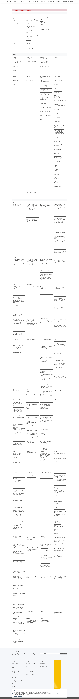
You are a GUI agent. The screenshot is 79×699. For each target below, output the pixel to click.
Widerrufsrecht (42, 31)
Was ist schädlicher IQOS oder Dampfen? (31, 392)
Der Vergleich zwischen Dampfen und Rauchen (32, 426)
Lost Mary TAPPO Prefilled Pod (44, 97)
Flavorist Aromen (56, 178)
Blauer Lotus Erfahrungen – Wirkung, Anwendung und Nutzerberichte (59, 216)
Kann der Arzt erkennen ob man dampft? (31, 402)
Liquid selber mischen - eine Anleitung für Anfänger (19, 594)
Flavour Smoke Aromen (57, 179)
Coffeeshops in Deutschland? (31, 339)
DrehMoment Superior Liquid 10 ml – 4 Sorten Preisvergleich (32, 24)
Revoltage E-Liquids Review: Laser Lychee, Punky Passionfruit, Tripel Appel (19, 320)
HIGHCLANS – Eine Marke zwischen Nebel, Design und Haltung (45, 263)
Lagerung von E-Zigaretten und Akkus (60, 458)
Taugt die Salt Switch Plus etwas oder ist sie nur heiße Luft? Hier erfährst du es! (46, 463)
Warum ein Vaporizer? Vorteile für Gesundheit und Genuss (45, 442)
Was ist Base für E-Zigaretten (17, 542)
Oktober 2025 (15, 284)
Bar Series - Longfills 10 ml (58, 80)
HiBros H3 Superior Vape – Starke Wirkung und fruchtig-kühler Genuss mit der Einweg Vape (46, 205)
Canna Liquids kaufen (15, 667)
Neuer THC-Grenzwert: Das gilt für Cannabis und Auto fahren (59, 396)
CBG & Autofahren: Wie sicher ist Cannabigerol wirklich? (45, 282)
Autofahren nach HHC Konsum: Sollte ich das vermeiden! (46, 577)
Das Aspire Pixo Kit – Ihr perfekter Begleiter (45, 342)
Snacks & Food (28, 58)
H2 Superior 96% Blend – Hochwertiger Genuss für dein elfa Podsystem (60, 291)
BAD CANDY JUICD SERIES (58, 79)
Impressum (15, 696)
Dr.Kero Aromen (56, 174)
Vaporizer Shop (15, 71)
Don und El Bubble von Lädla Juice (32, 612)
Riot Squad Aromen (57, 136)
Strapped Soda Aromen (57, 149)
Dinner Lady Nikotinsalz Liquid (45, 85)
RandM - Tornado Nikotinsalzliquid (45, 107)
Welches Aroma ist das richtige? (59, 522)
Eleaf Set (27, 79)
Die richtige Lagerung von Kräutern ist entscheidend (18, 396)
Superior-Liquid (28, 38)
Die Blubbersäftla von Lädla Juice (46, 472)
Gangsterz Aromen (57, 181)
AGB (41, 19)
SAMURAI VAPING (56, 138)
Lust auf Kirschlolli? (44, 348)
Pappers (15, 67)
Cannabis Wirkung (16, 471)
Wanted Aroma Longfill (57, 158)
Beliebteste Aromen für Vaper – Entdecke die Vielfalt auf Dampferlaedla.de (45, 287)
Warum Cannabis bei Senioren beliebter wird (58, 308)
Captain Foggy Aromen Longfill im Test (19, 622)
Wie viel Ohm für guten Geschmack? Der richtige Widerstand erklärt (32, 434)
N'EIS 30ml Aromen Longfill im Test (18, 623)
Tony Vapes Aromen (57, 187)
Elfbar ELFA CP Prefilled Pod (44, 86)
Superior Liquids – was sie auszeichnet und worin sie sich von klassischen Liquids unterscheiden (32, 260)
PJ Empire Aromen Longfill (58, 127)
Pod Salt (41, 104)
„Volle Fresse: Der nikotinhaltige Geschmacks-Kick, (45, 361)
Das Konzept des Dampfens (45, 384)
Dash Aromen (56, 170)
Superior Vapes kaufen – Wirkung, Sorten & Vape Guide (59, 248)
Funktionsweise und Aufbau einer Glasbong (18, 425)
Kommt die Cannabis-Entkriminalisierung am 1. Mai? (17, 577)
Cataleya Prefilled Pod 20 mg (44, 81)
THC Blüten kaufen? (44, 448)
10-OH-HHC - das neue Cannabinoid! (60, 390)
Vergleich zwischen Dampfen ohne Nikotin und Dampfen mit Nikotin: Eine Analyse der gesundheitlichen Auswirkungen (19, 429)
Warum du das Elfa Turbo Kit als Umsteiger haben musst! (31, 442)
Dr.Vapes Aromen (56, 175)
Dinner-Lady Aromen (57, 171)
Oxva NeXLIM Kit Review (16, 339)
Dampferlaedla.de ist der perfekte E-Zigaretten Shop (59, 541)
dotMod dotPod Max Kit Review (18, 338)
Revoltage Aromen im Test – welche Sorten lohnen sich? (18, 481)
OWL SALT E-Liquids (43, 103)
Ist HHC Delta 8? (43, 549)
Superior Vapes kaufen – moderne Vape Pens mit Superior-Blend (32, 264)
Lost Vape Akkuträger (16, 83)
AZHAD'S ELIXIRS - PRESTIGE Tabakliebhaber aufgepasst (17, 639)
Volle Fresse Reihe (43, 69)
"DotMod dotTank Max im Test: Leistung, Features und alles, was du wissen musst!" (45, 368)
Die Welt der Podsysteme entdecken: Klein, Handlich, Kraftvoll (45, 408)
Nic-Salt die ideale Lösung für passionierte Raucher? (17, 581)
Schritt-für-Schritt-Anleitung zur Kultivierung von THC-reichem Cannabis (60, 377)
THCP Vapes (56, 503)
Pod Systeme (29, 191)
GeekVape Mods (15, 81)
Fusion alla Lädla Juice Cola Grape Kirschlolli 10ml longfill (31, 550)
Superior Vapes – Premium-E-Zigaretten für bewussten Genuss (32, 267)
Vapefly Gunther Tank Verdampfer (18, 499)
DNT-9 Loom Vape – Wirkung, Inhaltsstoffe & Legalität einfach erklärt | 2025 (60, 261)
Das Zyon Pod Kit (15, 463)
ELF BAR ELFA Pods (30, 472)
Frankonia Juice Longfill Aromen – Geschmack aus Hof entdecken (18, 298)
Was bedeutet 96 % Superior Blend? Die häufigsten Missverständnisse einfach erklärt (32, 212)
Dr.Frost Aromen (56, 173)
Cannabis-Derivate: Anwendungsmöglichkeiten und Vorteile (60, 367)
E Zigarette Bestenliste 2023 (58, 550)
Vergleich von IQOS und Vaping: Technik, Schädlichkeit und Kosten (18, 433)
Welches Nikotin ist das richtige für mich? (45, 427)
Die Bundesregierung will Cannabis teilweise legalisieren (59, 538)
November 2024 (42, 336)
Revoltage (41, 110)
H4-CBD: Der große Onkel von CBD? (59, 556)
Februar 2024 (42, 451)
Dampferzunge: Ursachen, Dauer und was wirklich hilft (18, 556)
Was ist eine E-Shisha (16, 462)
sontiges (41, 119)
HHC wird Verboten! (16, 472)
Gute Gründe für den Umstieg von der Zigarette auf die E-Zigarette (60, 498)
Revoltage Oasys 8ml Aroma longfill (59, 133)
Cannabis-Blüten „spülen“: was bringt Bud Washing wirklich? (46, 392)
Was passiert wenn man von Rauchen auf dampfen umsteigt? (32, 411)
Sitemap (41, 24)
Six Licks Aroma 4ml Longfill (58, 144)
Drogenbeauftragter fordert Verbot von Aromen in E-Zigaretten (46, 558)
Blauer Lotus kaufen (29, 17)
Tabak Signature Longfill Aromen (45, 67)
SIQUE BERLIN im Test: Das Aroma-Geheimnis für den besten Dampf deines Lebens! (59, 491)
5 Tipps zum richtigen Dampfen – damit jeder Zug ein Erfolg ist (19, 572)
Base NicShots (29, 189)
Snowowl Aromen (56, 145)
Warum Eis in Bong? (16, 412)
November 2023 (28, 469)
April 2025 (28, 317)
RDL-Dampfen (56, 530)
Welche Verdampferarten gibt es (18, 619)
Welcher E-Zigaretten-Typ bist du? (18, 561)
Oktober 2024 (56, 336)
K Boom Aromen (56, 110)
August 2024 (28, 389)
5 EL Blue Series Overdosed (58, 161)
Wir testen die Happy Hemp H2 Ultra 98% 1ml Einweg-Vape (32, 327)
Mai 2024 (14, 451)
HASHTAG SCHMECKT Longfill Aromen (60, 105)
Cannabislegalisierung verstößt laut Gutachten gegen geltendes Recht (18, 605)
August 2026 (15, 202)
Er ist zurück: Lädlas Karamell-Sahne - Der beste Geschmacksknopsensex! (46, 460)
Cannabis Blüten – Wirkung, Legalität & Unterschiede (19, 312)
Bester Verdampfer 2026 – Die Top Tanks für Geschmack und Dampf (59, 205)
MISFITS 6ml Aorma (57, 117)
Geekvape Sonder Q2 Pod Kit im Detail (60, 326)
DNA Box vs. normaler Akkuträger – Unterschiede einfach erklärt (59, 361)
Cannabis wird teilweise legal (31, 452)
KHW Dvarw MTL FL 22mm (45, 344)
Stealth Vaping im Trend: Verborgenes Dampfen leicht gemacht (18, 522)
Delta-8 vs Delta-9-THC (44, 550)
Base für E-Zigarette (15, 661)
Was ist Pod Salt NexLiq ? (44, 318)
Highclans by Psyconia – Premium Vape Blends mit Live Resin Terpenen (46, 266)
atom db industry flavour (58, 77)
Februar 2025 (56, 317)
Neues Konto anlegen (29, 48)
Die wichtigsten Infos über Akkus (18, 562)
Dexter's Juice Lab (56, 92)
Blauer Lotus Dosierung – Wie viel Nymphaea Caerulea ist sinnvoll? (59, 222)
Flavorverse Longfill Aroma (58, 97)
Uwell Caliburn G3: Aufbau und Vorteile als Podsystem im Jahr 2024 (60, 374)
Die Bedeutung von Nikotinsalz (45, 338)
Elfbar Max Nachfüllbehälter (44, 89)
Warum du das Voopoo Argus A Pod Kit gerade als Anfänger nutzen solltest (60, 364)
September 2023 (56, 469)
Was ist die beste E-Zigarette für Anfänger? (59, 549)
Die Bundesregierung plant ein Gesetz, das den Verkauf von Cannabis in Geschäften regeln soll (60, 506)
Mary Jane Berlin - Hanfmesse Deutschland (58, 400)
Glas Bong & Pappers (16, 66)
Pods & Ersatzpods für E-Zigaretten (32, 192)
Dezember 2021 (28, 610)
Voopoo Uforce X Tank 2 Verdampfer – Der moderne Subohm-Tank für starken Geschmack (60, 208)
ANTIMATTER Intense (57, 76)
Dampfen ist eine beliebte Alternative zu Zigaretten (18, 601)
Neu (13, 45)
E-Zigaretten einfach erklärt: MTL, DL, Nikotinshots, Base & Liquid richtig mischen (46, 278)
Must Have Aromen (57, 121)
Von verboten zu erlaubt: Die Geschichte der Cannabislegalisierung (32, 538)
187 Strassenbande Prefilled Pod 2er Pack (45, 77)
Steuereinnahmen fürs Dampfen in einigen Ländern (18, 476)
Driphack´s (56, 166)
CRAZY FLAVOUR (56, 87)
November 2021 (42, 610)
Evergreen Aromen (57, 177)
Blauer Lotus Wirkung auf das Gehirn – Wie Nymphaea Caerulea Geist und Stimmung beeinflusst (60, 229)
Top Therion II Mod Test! (58, 457)
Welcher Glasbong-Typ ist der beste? (18, 418)
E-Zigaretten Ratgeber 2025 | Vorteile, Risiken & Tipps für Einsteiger (18, 308)
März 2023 (14, 574)
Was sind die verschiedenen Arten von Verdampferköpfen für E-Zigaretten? (18, 565)
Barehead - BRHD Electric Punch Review (60, 319)
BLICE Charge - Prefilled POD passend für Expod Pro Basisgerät (60, 464)
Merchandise (29, 195)
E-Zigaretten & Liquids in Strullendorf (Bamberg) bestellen (18, 330)
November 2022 (56, 574)
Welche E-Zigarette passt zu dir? (45, 430)
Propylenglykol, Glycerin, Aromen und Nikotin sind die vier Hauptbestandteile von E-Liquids (19, 545)
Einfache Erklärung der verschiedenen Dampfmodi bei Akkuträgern (18, 569)
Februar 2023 (28, 574)
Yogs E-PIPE (14, 85)
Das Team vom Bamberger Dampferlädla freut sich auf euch (45, 621)
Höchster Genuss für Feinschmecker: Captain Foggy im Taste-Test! (59, 473)
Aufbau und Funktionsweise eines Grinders (59, 357)
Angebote (14, 43)
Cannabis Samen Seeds (16, 65)
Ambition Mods (15, 75)
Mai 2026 (41, 202)
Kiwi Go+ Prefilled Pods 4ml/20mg (45, 94)
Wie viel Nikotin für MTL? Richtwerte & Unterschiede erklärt (32, 431)
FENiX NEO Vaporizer (30, 340)
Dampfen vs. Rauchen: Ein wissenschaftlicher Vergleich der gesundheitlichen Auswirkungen (45, 378)
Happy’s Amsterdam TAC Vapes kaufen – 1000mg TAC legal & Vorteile (18, 257)
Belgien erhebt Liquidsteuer (17, 478)
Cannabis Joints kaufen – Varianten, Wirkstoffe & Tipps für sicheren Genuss (19, 295)
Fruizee (55, 101)
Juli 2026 (27, 202)
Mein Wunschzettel (29, 43)
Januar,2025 (14, 336)
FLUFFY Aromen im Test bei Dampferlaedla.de (58, 613)
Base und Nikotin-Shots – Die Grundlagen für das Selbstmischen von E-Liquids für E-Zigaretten (46, 293)
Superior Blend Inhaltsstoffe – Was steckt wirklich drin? (31, 209)
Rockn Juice (56, 137)
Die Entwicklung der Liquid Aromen (59, 481)
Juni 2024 (55, 389)
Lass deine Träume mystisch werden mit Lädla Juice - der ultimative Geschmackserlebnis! (45, 477)
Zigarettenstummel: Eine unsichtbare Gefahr (60, 352)
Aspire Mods (15, 76)
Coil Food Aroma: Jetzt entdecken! (32, 453)
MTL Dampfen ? (56, 533)
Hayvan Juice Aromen (57, 106)
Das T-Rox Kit (43, 434)
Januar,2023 (42, 574)
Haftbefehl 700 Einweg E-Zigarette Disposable (18, 613)
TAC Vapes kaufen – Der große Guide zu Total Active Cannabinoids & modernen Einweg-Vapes (60, 244)
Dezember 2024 (28, 336)
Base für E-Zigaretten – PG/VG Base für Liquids (18, 16)
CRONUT (41, 82)
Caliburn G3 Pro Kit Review (17, 344)
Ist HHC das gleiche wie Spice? (45, 546)
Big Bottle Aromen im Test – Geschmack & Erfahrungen (46, 275)
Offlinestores (15, 18)
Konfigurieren (59, 693)
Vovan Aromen (56, 182)
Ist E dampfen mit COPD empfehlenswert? (30, 398)
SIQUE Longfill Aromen (57, 142)
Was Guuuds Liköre (30, 63)
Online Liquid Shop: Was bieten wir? (60, 555)
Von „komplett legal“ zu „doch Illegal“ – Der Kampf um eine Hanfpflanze (18, 608)
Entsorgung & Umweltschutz (44, 29)
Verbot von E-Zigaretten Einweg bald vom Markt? (18, 598)
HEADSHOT (55, 108)
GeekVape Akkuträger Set (30, 80)
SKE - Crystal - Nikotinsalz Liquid (45, 111)
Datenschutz (20, 696)
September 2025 (29, 284)
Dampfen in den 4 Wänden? (17, 578)
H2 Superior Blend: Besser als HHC (59, 353)
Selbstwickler (56, 58)
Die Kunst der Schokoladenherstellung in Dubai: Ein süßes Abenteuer (46, 351)
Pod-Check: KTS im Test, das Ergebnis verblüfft (46, 358)
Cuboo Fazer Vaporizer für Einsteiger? (46, 443)
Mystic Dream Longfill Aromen (44, 66)
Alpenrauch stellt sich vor (31, 623)
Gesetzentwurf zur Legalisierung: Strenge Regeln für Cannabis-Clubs (45, 561)
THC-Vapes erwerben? (44, 449)
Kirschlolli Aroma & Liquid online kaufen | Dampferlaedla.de (18, 323)
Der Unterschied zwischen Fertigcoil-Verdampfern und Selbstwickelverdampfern (32, 418)
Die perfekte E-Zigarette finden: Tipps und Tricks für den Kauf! (46, 418)
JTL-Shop (74, 697)
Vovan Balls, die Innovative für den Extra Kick (18, 642)
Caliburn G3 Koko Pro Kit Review (18, 345)
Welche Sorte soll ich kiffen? (45, 429)
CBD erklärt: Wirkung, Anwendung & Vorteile (59, 322)
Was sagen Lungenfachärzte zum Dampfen (31, 408)
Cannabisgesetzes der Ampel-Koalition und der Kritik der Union (32, 324)
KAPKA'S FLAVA (42, 93)
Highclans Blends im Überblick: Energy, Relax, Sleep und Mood (46, 260)
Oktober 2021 (56, 610)
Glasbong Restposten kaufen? (17, 411)
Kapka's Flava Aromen (57, 185)
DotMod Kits (28, 77)
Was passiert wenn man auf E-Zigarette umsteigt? (60, 544)
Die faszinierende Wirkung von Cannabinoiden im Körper (45, 414)
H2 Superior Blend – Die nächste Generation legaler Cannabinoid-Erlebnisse (59, 295)
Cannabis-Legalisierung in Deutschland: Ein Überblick (19, 436)
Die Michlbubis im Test (30, 551)
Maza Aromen (56, 116)
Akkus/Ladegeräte (15, 191)
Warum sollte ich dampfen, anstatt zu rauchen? (60, 512)
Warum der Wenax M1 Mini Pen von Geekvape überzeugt (45, 402)
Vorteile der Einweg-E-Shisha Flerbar (60, 578)
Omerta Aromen (56, 124)
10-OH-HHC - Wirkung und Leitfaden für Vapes (19, 393)
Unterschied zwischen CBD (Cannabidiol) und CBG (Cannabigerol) (18, 444)
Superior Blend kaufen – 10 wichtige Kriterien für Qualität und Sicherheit (32, 216)
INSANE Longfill (56, 109)
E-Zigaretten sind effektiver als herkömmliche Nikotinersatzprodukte (18, 454)
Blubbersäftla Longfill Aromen (44, 58)
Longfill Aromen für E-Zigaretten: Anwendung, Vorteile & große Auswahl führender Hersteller (60, 287)
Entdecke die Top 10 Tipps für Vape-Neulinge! (45, 411)
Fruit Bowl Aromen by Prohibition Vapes (60, 100)
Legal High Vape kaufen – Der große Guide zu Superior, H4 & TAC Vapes (59, 241)
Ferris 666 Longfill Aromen (58, 96)
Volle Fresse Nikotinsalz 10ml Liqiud (45, 118)
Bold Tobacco (56, 84)
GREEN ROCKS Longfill (57, 104)
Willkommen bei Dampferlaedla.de (59, 455)
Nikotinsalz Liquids (43, 289)
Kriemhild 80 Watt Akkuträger (17, 500)
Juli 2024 (41, 389)
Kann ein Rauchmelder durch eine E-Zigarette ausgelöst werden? (18, 494)
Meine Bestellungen (29, 46)
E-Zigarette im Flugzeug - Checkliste (32, 547)
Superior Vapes (16, 62)
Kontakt (27, 666)
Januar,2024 (56, 451)
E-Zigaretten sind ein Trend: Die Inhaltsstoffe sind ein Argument (59, 344)
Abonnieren (64, 653)
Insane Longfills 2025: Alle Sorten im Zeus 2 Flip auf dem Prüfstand (32, 290)
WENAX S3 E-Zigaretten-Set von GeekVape (17, 497)
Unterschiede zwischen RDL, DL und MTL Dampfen (45, 382)
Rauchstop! (56, 529)
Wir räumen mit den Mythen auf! (59, 345)
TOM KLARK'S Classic (43, 114)
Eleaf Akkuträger (15, 80)
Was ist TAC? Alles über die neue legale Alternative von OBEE (19, 205)
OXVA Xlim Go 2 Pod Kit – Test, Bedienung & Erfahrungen (17, 315)
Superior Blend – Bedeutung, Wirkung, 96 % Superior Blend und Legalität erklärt (32, 220)
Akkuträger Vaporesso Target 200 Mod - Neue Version (19, 484)
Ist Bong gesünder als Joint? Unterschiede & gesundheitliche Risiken (19, 416)
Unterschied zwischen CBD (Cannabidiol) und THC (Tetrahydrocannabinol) (17, 440)
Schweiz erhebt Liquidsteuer (17, 473)
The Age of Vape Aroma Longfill (59, 152)
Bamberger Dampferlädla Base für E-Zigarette (32, 577)
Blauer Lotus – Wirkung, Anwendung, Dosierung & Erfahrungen (59, 212)
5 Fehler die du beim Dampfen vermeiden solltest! (45, 437)
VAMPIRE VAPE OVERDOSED (58, 157)
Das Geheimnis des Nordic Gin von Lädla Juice (45, 372)
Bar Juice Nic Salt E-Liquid (44, 80)
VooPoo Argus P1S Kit (30, 471)
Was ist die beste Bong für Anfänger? (18, 417)
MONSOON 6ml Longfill (57, 120)
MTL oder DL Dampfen (57, 525)
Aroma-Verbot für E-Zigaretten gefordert (17, 353)
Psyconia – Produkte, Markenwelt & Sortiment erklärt (59, 305)
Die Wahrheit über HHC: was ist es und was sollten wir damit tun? (60, 577)
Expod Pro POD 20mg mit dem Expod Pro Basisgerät (59, 461)
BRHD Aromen (56, 165)
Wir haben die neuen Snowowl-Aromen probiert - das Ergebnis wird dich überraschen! (60, 476)
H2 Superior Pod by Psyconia (58, 300)
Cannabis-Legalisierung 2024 (58, 520)
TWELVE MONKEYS (57, 154)
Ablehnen (59, 695)
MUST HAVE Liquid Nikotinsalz (45, 100)
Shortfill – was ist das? (44, 555)
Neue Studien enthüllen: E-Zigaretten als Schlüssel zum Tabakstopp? (18, 457)
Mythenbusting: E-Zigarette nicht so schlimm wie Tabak (18, 348)
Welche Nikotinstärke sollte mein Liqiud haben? (19, 631)
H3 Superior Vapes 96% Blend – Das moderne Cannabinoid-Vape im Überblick (59, 257)
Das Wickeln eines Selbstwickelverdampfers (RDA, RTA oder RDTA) (31, 422)
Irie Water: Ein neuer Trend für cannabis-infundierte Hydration (59, 495)
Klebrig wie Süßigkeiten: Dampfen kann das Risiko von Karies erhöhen (19, 515)
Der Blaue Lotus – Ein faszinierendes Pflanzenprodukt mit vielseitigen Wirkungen (18, 334)
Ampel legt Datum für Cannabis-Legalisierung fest (18, 528)
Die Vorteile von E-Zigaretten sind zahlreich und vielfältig (18, 504)
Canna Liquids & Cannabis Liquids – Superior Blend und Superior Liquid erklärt (18, 263)
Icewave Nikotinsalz (43, 90)
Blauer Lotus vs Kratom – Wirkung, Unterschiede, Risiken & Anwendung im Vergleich (60, 233)
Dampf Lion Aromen (57, 169)
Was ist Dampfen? (29, 539)
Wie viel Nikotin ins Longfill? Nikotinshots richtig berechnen (45, 566)
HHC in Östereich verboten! (17, 583)
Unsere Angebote (15, 23)
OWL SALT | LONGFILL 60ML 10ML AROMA (59, 126)
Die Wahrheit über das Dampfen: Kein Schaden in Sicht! (46, 421)
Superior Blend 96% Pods (17, 61)
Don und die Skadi (43, 612)
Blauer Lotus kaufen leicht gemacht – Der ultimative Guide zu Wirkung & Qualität (59, 237)
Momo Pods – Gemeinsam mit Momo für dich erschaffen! (45, 99)
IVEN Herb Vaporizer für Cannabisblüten (44, 446)
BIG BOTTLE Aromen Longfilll (58, 81)
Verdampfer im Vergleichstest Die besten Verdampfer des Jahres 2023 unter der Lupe (18, 511)
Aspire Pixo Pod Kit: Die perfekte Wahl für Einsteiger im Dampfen (46, 387)
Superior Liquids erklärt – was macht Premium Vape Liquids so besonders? (32, 257)
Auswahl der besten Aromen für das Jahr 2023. (18, 518)
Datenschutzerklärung (27, 653)
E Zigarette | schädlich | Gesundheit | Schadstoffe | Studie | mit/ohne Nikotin (46, 542)
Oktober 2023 (42, 469)
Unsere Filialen (14, 684)
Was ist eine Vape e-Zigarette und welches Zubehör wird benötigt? (31, 475)
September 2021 (15, 618)
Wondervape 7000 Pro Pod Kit (31, 338)
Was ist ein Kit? (43, 537)
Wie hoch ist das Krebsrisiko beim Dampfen (31, 395)
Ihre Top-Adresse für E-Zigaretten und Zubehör (18, 508)
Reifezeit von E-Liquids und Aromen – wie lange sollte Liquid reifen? (18, 589)
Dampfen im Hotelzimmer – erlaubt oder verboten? (18, 488)
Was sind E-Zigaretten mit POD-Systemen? (17, 552)
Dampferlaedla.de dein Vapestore (46, 339)
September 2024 (15, 389)
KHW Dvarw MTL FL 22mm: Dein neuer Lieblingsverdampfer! (46, 347)
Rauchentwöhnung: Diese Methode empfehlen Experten (31, 545)
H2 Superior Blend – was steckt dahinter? (45, 364)
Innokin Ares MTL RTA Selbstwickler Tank (59, 454)
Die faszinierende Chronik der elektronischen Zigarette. (17, 525)
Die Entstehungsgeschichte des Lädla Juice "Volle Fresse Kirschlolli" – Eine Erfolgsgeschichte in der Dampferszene (19, 326)
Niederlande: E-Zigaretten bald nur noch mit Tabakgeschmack (45, 545)
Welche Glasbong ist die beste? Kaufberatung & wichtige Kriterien (18, 421)
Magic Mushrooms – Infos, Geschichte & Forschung (32, 287)
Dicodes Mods (15, 79)
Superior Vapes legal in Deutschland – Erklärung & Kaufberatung (32, 36)
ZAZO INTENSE (42, 116)
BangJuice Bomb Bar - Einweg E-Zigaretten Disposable (17, 616)
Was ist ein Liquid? (43, 536)
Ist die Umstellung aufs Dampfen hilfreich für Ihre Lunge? (31, 405)
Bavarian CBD (43, 611)
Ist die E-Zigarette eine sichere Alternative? (17, 460)
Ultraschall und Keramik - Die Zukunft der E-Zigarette (32, 542)
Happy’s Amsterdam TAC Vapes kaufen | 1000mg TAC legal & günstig (18, 260)
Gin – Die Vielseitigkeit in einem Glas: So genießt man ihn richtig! (46, 375)
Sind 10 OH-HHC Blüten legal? (45, 439)
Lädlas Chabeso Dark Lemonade (18, 537)
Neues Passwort (28, 50)
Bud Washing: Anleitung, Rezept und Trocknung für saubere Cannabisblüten (46, 395)
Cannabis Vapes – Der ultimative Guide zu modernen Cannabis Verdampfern (60, 252)
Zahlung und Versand (43, 26)
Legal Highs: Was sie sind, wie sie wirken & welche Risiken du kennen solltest (18, 287)
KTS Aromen (56, 113)
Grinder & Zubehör (15, 69)
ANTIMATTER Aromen (57, 75)
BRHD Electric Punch (57, 85)
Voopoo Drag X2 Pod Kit (16, 501)
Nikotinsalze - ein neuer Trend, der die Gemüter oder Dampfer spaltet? (19, 628)
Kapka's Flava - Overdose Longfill (59, 112)
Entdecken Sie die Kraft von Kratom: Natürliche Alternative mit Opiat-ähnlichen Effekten (31, 320)
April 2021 (41, 618)
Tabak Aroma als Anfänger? (58, 521)
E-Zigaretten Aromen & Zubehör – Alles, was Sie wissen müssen (32, 294)
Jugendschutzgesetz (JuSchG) (44, 17)
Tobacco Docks (56, 153)
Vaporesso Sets (28, 81)
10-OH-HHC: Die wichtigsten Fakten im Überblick (60, 393)
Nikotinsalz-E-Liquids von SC (44, 102)
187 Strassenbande (43, 75)
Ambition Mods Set (29, 75)
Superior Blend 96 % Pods (30, 30)
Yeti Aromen (56, 183)
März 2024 (28, 451)
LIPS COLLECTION (56, 114)
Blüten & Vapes (15, 58)
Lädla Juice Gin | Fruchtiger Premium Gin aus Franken (32, 62)
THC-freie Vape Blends (30, 269)
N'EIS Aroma (56, 122)
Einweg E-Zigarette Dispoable (58, 526)
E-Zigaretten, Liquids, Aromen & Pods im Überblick (32, 27)
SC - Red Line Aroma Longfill (58, 140)
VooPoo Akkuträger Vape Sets (30, 83)
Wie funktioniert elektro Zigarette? (18, 536)
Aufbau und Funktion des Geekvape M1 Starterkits (60, 370)
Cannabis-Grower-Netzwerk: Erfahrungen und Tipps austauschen (46, 398)
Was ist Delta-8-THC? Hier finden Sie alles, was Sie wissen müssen (45, 553)
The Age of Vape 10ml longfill (17, 405)
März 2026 (55, 202)
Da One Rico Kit (56, 354)
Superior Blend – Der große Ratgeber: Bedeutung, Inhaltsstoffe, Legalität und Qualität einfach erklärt (32, 205)
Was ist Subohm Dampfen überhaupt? (19, 553)
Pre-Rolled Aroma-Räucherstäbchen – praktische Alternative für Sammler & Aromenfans (46, 321)
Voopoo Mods (15, 84)
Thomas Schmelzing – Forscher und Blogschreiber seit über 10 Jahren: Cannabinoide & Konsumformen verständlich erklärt (45, 270)
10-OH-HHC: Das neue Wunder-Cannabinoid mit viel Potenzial (45, 405)
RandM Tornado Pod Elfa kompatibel (45, 108)
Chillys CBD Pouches (30, 611)
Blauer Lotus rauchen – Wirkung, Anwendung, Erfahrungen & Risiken (59, 225)
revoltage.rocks (56, 134)
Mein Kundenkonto (29, 45)
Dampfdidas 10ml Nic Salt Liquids (45, 84)
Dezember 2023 (15, 469)
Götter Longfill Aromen (43, 62)
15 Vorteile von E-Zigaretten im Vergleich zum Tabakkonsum (59, 502)
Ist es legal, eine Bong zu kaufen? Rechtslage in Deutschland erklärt (18, 410)
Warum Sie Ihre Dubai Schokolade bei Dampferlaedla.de (46, 355)
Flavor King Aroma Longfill (44, 61)
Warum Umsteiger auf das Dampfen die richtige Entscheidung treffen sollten (60, 480)
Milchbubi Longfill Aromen (44, 65)
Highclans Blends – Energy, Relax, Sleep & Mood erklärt (46, 257)
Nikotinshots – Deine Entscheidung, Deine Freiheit (18, 586)
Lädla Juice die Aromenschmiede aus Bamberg (18, 540)
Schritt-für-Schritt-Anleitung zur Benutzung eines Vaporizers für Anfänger (17, 403)
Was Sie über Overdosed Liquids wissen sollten (60, 485)
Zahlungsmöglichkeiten (43, 22)
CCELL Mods (14, 77)
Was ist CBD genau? (16, 624)
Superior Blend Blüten (29, 32)
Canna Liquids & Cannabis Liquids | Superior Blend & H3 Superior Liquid (32, 20)
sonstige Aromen (56, 146)
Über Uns (14, 20)
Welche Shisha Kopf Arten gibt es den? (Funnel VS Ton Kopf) (19, 634)
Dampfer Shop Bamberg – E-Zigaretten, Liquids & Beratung (60, 348)
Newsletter (28, 41)
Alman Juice (56, 162)
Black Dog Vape (56, 83)
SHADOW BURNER (57, 141)
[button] (75, 1)
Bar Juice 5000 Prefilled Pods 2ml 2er (45, 78)
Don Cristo (55, 93)
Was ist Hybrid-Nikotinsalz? (45, 473)
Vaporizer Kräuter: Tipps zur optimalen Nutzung (19, 400)
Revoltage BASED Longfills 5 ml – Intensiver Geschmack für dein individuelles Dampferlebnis (59, 131)
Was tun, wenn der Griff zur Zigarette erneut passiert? (60, 515)
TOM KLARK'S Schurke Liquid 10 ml (45, 115)
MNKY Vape (56, 118)
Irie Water (14, 547)
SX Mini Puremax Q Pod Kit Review (59, 301)
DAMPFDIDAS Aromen (57, 89)
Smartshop (14, 70)
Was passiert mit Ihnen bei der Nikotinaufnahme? (59, 518)
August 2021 (28, 618)
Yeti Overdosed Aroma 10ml (31, 478)
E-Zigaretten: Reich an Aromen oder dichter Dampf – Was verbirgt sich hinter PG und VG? (59, 340)
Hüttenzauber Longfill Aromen (45, 63)
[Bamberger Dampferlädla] (4, 1)
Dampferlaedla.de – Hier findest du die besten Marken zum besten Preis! (46, 424)
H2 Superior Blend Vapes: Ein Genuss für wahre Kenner (18, 342)
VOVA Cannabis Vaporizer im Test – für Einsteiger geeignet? (32, 437)
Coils (27, 193)
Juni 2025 (55, 284)
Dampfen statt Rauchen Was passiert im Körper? (32, 414)
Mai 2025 (14, 317)
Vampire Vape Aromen (57, 186)
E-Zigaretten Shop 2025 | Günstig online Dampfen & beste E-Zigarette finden (18, 301)
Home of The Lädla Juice (15, 674)
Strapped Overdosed (57, 148)
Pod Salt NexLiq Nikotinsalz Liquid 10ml (46, 106)
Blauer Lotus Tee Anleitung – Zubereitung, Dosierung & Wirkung (59, 219)
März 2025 (41, 317)
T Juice (55, 150)
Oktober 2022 (15, 610)
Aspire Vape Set (28, 76)
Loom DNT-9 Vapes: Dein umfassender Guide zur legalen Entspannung (18, 291)
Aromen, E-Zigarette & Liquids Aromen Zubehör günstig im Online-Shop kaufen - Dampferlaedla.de (32, 621)
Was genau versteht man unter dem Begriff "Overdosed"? (59, 488)
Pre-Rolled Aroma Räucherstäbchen (59, 325)
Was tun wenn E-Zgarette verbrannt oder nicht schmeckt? (18, 559)
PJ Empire (14, 595)
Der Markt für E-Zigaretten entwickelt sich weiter (18, 491)
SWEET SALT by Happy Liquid (44, 112)
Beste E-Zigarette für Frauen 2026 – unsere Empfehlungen (18, 305)
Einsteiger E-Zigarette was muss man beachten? (59, 553)
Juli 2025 (41, 284)
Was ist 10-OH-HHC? (16, 390)
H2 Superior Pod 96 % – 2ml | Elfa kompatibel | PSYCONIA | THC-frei (59, 299)
